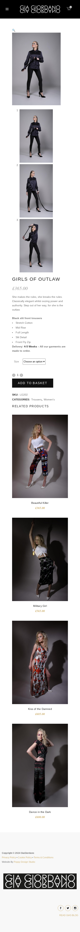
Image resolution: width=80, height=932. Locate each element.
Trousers (36, 399)
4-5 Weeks (30, 346)
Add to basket (32, 383)
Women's (49, 399)
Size (16, 361)
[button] (40, 30)
